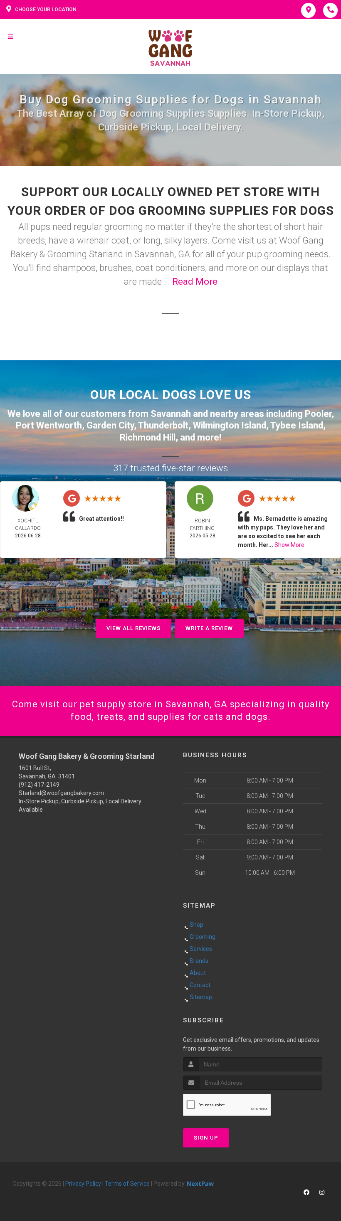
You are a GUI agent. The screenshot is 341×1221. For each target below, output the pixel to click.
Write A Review (209, 628)
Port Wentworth (49, 425)
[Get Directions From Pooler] (149, 414)
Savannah (171, 414)
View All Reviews (133, 628)
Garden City (110, 425)
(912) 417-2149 (39, 784)
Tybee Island (296, 425)
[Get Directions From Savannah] (304, 414)
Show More (289, 545)
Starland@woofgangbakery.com (61, 793)
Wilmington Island (229, 425)
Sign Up (206, 1138)
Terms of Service (127, 1183)
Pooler (318, 414)
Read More (194, 281)
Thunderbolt (163, 425)
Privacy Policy (83, 1183)
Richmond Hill (147, 437)
